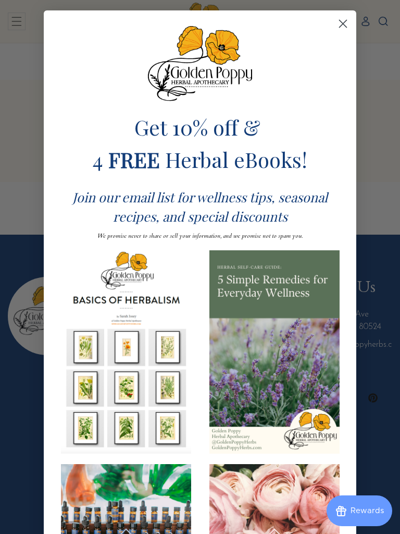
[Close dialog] (343, 24)
